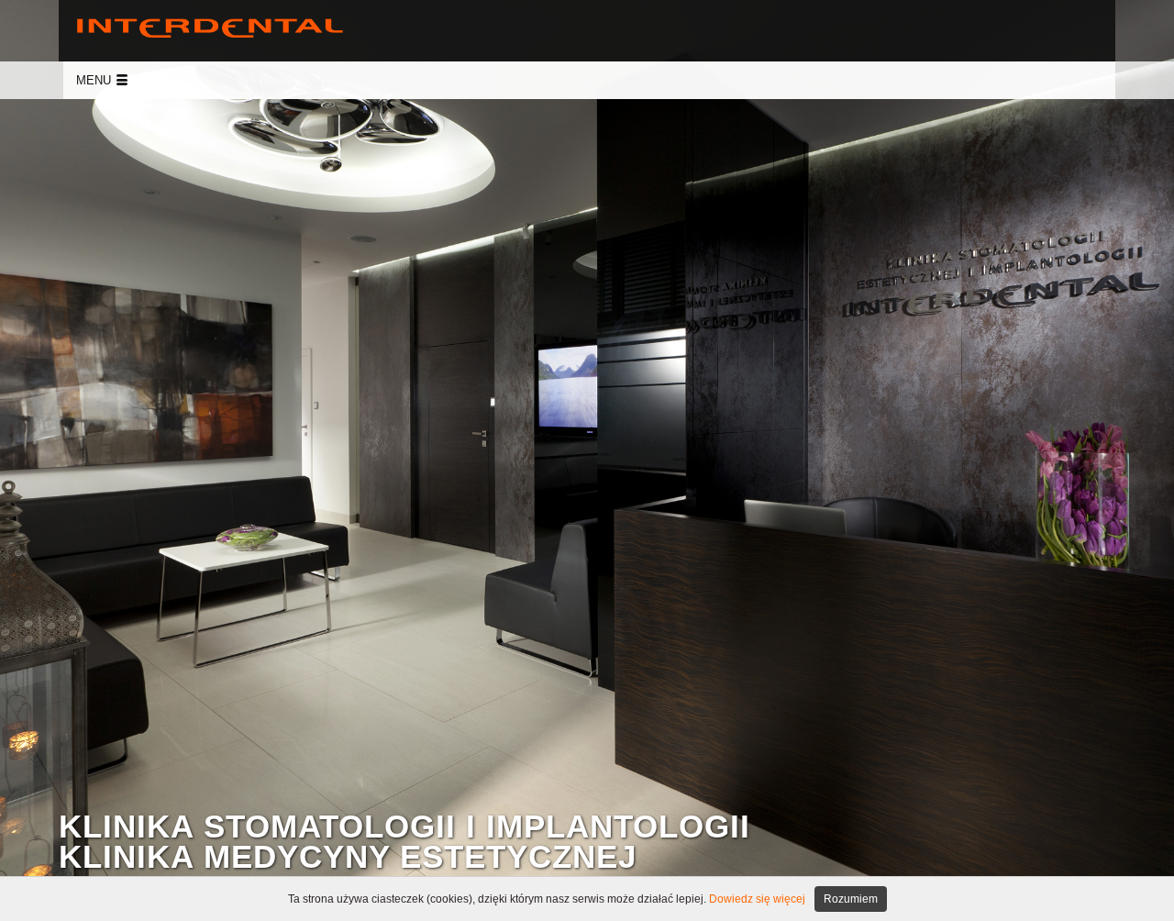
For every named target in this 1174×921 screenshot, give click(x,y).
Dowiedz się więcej (757, 899)
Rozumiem (851, 899)
